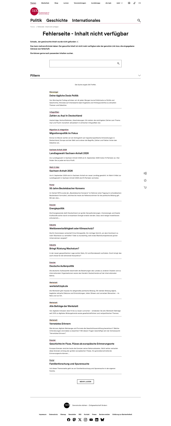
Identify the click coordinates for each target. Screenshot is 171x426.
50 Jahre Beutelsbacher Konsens (67, 188)
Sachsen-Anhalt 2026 (61, 170)
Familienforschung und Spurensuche (69, 363)
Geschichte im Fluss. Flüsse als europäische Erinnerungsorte (81, 343)
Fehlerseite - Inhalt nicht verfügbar (48, 27)
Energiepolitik (56, 208)
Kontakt (86, 414)
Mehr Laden (85, 382)
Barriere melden (104, 414)
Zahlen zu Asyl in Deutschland (65, 115)
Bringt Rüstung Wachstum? (64, 248)
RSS (80, 414)
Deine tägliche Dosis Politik (63, 95)
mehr (120, 3)
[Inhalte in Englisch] (140, 3)
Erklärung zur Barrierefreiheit (122, 414)
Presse (94, 414)
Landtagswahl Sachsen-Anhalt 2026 (69, 153)
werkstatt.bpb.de (58, 286)
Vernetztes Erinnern (60, 323)
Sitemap (63, 414)
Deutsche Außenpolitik (61, 266)
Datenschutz (53, 414)
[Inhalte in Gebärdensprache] (134, 3)
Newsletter (72, 414)
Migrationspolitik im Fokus (63, 133)
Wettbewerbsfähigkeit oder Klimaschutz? (71, 228)
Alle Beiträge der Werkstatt (63, 306)
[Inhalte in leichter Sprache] (129, 3)
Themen (32, 27)
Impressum (42, 414)
